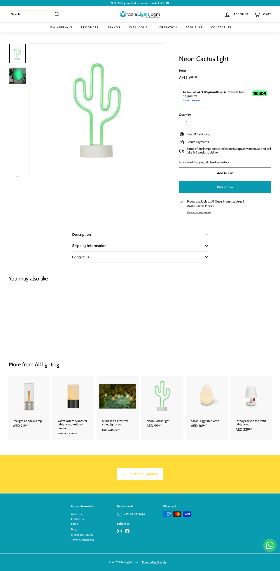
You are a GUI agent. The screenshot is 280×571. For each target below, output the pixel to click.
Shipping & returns (82, 534)
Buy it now (225, 187)
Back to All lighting (143, 474)
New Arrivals (60, 27)
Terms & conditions (82, 539)
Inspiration (167, 27)
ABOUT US (194, 27)
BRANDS (113, 27)
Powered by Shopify (154, 562)
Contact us (80, 257)
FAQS (74, 524)
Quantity (185, 115)
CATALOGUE (138, 27)
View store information (199, 212)
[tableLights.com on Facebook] (127, 531)
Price (182, 71)
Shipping (199, 162)
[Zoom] (97, 111)
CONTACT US (221, 27)
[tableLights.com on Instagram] (119, 531)
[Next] (17, 175)
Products (89, 27)
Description (81, 234)
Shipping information (89, 245)
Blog (73, 529)
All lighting (47, 364)
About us (76, 514)
